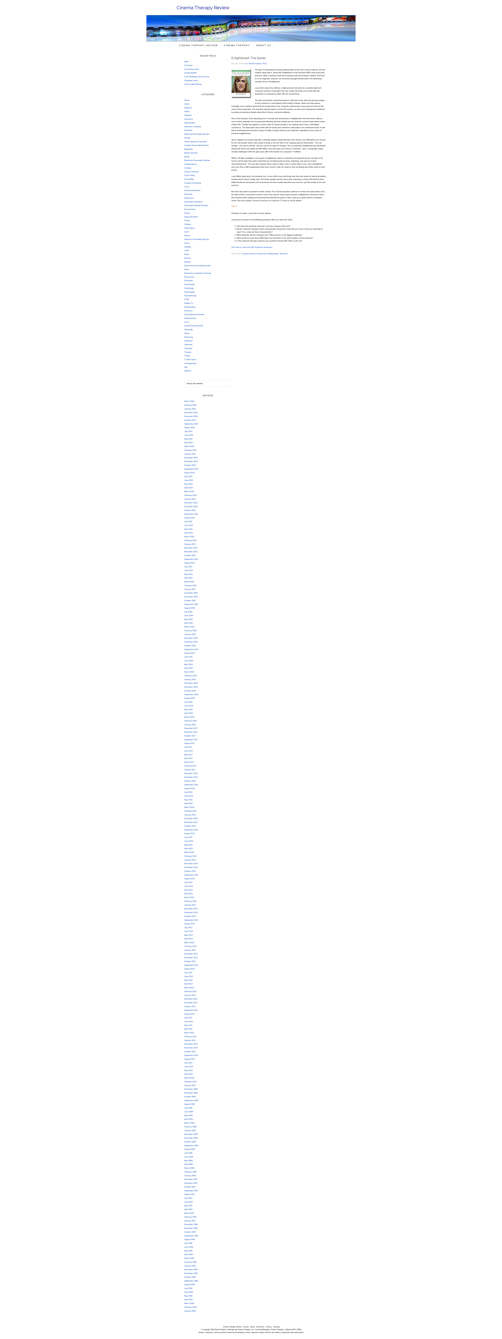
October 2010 (190, 1051)
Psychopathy (189, 292)
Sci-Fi (186, 322)
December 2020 (191, 593)
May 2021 (188, 574)
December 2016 (191, 773)
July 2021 (188, 567)
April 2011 (188, 1029)
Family (187, 220)
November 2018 (191, 687)
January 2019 (190, 679)
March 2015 (189, 852)
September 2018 (191, 694)
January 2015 (190, 860)
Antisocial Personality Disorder (196, 134)
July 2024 (188, 431)
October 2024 (190, 420)
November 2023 (191, 461)
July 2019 (188, 657)
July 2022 (188, 521)
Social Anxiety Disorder (193, 326)
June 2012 (188, 976)
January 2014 (190, 905)
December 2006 (191, 1224)
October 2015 (190, 826)
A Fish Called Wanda (192, 84)
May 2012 (188, 980)
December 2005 (191, 1269)
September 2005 (191, 1281)
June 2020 (188, 615)
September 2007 (191, 1191)
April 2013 (188, 939)
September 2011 (191, 1010)
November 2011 (191, 1003)
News (186, 269)
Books (186, 157)
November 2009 (191, 1093)
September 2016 (191, 785)
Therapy (187, 352)
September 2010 (191, 1055)
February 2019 (190, 676)
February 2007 (190, 1217)
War (186, 367)
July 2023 (188, 476)
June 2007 (188, 1202)
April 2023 (188, 488)
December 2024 (191, 412)
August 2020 (189, 608)
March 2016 (189, 807)
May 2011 (188, 1025)
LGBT (186, 250)
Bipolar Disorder (191, 153)
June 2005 (188, 1292)
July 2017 (188, 747)
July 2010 (188, 1063)
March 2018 (189, 717)
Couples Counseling (192, 183)
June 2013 (188, 931)
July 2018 (188, 702)
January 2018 (190, 724)
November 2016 (191, 777)
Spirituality (188, 329)
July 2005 (188, 1288)
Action (186, 104)
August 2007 (189, 1194)
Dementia (188, 194)
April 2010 (188, 1074)
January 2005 (190, 1311)
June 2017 (188, 751)
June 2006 (188, 1247)
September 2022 (191, 514)
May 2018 (188, 709)
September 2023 (191, 469)
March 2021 (189, 582)
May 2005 (188, 1296)
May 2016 (188, 800)
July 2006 (188, 1243)
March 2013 (189, 942)
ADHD (186, 111)
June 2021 (188, 570)
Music (186, 254)
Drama (253, 254)
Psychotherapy (190, 296)
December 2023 (191, 458)
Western (187, 371)
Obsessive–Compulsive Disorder (197, 273)
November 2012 (191, 957)
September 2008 (191, 1145)
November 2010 (191, 1048)
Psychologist (189, 284)
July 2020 (188, 612)
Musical (187, 258)
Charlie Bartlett (190, 73)
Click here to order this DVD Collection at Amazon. (252, 247)
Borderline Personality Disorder (197, 160)
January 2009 (190, 1130)
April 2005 (188, 1299)
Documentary (189, 209)
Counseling (189, 179)
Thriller (187, 356)
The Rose (188, 65)
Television (283, 254)
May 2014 (188, 890)
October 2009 (190, 1097)
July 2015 (188, 837)
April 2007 (188, 1209)
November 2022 (191, 506)
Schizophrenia (190, 318)
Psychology (189, 288)
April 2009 (188, 1119)
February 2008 (190, 1172)
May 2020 (188, 619)
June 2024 (188, 435)
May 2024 (188, 439)
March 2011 (189, 1033)
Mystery (187, 262)
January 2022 (190, 544)
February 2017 (190, 766)
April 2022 (188, 533)
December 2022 (191, 503)
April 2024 (188, 442)
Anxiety (187, 138)
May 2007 (188, 1206)
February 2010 (190, 1082)
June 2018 (188, 706)
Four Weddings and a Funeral (196, 77)
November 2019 (191, 642)
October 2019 (190, 646)
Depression (189, 198)
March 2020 (189, 627)
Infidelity (187, 247)
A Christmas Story (191, 69)
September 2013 (191, 920)
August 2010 (189, 1059)
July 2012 (188, 973)
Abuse (187, 100)
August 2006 (189, 1239)
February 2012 (190, 991)
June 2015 (188, 841)
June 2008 (188, 1157)
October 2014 (190, 871)
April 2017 (188, 758)
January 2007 (190, 1221)
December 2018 (191, 683)
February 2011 (190, 1036)
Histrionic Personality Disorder (196, 239)
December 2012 (191, 954)
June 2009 (188, 1112)
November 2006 (191, 1228)
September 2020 (191, 604)
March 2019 (189, 672)
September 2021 (191, 559)
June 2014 (188, 886)
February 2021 (190, 585)
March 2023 (189, 491)
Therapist (188, 348)
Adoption (188, 115)
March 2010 (189, 1078)
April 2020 (188, 623)
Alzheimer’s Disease (192, 127)
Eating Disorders (191, 217)
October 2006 (190, 1232)
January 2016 (190, 815)
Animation (188, 130)
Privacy (269, 1327)
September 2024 (191, 424)
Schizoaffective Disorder (194, 314)
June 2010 (188, 1066)
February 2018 (190, 721)
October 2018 (190, 691)
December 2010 (191, 1044)
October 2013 (190, 916)
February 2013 (190, 946)
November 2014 (191, 867)
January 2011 (190, 1040)
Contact (246, 1327)
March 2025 (189, 401)
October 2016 (190, 781)
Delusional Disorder (192, 190)
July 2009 (188, 1108)
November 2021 (191, 552)
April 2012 (188, 984)
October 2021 (190, 555)
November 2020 (191, 597)
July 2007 (188, 1198)
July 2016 (188, 792)
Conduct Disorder (191, 172)
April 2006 (188, 1254)
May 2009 (188, 1115)
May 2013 (188, 935)
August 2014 (189, 879)
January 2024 (190, 454)
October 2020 (190, 600)
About (252, 1327)
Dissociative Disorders (193, 202)
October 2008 (190, 1142)
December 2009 (191, 1089)
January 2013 (190, 950)
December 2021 (191, 548)
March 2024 (189, 446)
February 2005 (190, 1307)
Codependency (190, 164)
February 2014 (190, 901)
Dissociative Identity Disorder (196, 205)
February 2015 (190, 856)
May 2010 (188, 1070)
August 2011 (189, 1014)
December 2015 (191, 818)
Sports (187, 333)
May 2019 (188, 664)
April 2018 (188, 713)
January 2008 (190, 1176)
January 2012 (190, 995)
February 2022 (190, 540)
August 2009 (189, 1104)
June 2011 (188, 1021)
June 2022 (188, 525)
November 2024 (191, 416)
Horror (187, 243)
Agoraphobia (189, 123)
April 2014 (188, 894)
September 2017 (191, 740)
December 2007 (191, 1179)
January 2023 (190, 499)
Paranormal (261, 254)
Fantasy (187, 224)
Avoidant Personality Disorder (196, 145)
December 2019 (191, 638)
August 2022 (189, 518)
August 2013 (189, 924)
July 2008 (188, 1153)
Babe (186, 62)
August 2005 (189, 1284)
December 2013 (191, 909)
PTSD (186, 299)
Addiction (188, 108)
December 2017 (191, 728)
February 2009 (190, 1127)
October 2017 (190, 736)
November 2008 (191, 1138)
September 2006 (191, 1236)
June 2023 (188, 480)
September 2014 (191, 875)
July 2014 (188, 882)
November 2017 (191, 732)
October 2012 (190, 961)
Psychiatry (188, 281)
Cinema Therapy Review (202, 7)
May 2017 (188, 755)
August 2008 (189, 1149)
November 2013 (191, 912)
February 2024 (190, 450)
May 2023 (188, 484)
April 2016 (188, 803)
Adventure (188, 119)
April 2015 (188, 848)
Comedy (245, 254)
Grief (186, 232)
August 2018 (189, 698)
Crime (186, 187)
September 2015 (191, 830)
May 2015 (188, 845)
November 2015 (191, 822)
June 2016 (188, 796)
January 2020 (190, 634)
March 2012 (189, 988)
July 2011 (188, 1018)
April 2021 (188, 578)
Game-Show (189, 228)
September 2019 (191, 649)
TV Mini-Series (190, 359)
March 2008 (189, 1168)
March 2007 (189, 1213)
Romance (188, 311)
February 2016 (190, 811)
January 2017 (190, 770)
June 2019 (188, 661)
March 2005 (189, 1303)
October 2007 (190, 1187)
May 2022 (188, 529)
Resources (260, 1327)
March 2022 (189, 536)
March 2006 (189, 1258)
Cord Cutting (189, 175)
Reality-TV (188, 303)
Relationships (272, 254)
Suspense (188, 341)
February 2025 (190, 405)
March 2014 (189, 897)
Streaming (188, 337)
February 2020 (190, 630)
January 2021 (190, 589)
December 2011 (191, 999)
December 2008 (191, 1134)
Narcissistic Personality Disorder (197, 265)
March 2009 (189, 1123)
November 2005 (191, 1273)
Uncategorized (190, 363)
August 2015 (189, 833)
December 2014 (191, 863)
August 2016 (189, 788)
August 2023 (189, 473)
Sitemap (276, 1327)
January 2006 (190, 1266)
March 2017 (189, 762)
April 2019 (188, 668)
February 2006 (190, 1262)
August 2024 (189, 427)
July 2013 (188, 927)
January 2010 (190, 1085)
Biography (188, 149)
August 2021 (189, 563)
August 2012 (189, 969)
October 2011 (190, 1006)
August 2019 (189, 653)
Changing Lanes (191, 80)
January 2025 (190, 409)
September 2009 (191, 1100)
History (187, 235)
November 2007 (191, 1183)
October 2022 (190, 510)
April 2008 (188, 1164)
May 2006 (188, 1251)
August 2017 (189, 743)
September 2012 (191, 965)
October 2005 (190, 1277)
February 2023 (190, 495)
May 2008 (188, 1160)
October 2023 (190, 465)
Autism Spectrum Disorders (195, 142)
